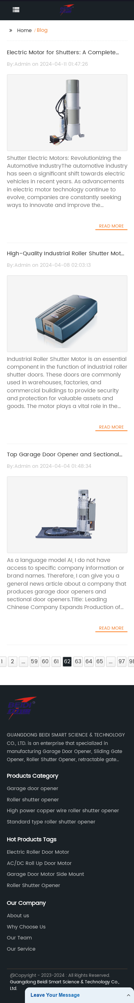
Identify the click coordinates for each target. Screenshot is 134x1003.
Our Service (21, 949)
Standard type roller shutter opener (51, 822)
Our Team (19, 938)
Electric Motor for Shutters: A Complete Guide (61, 57)
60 (45, 661)
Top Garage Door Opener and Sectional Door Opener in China (63, 459)
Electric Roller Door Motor (38, 852)
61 (56, 661)
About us (18, 916)
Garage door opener (32, 788)
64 (88, 661)
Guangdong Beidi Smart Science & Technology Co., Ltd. (64, 985)
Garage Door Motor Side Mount (45, 874)
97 (121, 661)
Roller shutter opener (33, 800)
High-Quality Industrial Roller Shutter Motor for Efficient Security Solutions (67, 258)
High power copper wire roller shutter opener (63, 810)
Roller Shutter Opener (33, 885)
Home (24, 30)
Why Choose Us (26, 927)
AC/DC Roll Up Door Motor (39, 863)
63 (78, 661)
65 (99, 661)
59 (34, 661)
